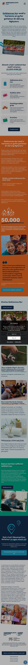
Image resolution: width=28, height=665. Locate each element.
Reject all (14, 334)
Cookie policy (18, 342)
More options (10, 342)
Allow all (14, 338)
